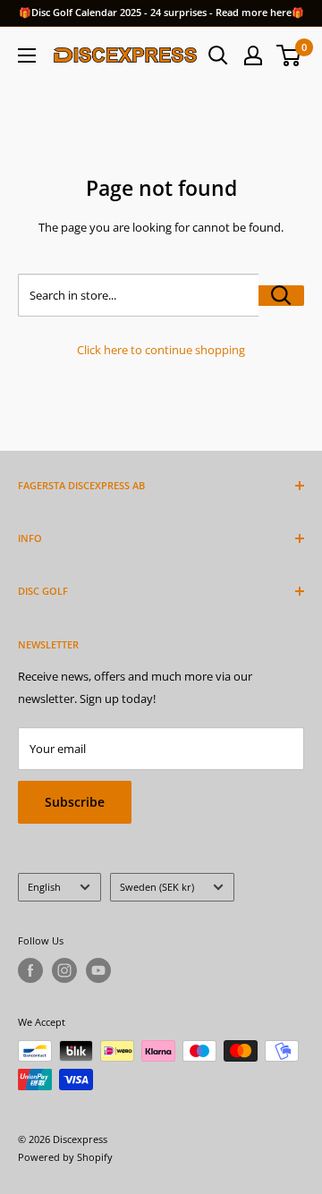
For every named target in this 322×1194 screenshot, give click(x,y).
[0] (289, 55)
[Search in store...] (281, 295)
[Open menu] (27, 55)
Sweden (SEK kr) (157, 886)
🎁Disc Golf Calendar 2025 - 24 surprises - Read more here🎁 (161, 12)
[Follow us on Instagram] (64, 970)
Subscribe (75, 801)
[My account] (253, 55)
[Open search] (218, 55)
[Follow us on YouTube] (98, 970)
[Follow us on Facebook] (30, 970)
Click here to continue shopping (161, 350)
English (44, 886)
